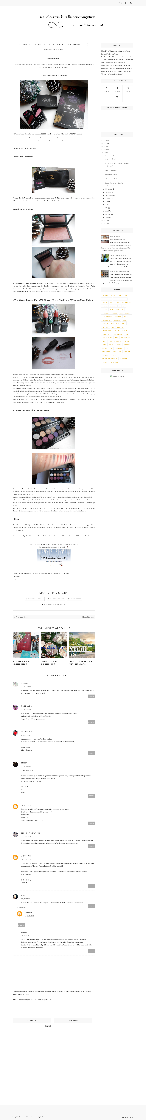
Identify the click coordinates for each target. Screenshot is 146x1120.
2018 (105, 140)
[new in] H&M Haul (111, 170)
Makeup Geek (126, 330)
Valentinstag (106, 351)
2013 (105, 220)
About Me (105, 295)
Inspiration (105, 327)
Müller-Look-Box (107, 337)
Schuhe (104, 348)
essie (121, 313)
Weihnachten (106, 355)
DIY (119, 306)
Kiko (113, 327)
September (109, 195)
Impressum (39, 3)
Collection (113, 306)
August (108, 198)
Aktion (50, 605)
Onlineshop (117, 341)
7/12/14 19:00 (26, 709)
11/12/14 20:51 (26, 805)
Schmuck (127, 344)
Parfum (126, 341)
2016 (105, 146)
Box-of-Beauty (126, 302)
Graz (124, 320)
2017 (105, 143)
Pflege (104, 344)
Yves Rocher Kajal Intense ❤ (119, 271)
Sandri (24, 683)
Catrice (104, 306)
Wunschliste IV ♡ (111, 179)
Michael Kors (118, 334)
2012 (105, 223)
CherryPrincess (29, 732)
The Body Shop (119, 348)
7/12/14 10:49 (26, 686)
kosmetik (56, 605)
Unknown (26, 856)
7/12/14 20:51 (26, 735)
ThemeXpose (31, 1117)
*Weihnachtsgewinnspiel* (65, 544)
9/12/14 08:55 (26, 766)
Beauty (104, 302)
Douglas (104, 309)
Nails (116, 337)
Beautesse (123, 299)
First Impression (107, 316)
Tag (111, 348)
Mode (126, 334)
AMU (126, 295)
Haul (123, 323)
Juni (106, 205)
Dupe (111, 309)
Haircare (105, 323)
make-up (63, 605)
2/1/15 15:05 (29, 916)
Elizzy (24, 763)
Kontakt (28, 3)
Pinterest (128, 91)
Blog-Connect (128, 100)
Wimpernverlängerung (109, 358)
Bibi (23, 895)
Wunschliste (123, 358)
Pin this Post (76, 599)
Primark (111, 344)
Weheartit (127, 351)
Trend (127, 348)
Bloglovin (117, 100)
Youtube (105, 362)
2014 (105, 153)
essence (114, 313)
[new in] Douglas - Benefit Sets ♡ (22, 662)
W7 (120, 351)
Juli (106, 201)
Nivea (104, 341)
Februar (108, 214)
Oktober (108, 192)
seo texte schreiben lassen (68, 939)
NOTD (110, 341)
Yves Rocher (114, 362)
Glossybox (117, 320)
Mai (106, 208)
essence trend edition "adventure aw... (80, 662)
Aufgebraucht (106, 299)
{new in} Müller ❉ (110, 159)
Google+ (106, 91)
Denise (28, 912)
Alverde (120, 295)
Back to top (127, 1117)
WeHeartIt (107, 100)
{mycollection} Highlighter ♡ (49, 662)
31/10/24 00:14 (26, 935)
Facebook (117, 91)
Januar (107, 217)
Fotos (126, 316)
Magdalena (26, 706)
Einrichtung (119, 309)
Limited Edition (106, 330)
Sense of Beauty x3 (30, 833)
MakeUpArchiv (106, 334)
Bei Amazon (17, 134)
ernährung (106, 313)
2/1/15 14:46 (25, 899)
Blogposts (17, 3)
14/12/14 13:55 (26, 859)
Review (119, 344)
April (107, 211)
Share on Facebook (36, 599)
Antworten (91, 696)
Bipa (118, 302)
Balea (116, 299)
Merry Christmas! (111, 174)
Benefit (112, 302)
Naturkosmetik (125, 337)
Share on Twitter (57, 599)
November (108, 189)
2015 (105, 149)
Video (114, 351)
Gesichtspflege (106, 320)
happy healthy (115, 323)
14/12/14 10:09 (26, 836)
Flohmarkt (118, 316)
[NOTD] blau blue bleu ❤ (118, 255)
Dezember (108, 156)
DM (124, 306)
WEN (114, 355)
